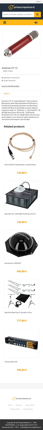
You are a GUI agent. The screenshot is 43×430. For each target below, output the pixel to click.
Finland (38, 2)
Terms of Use (30, 405)
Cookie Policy (28, 409)
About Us (19, 405)
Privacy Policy (15, 409)
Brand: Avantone (10, 80)
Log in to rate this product (10, 86)
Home (10, 405)
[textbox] (18, 14)
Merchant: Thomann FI (12, 78)
